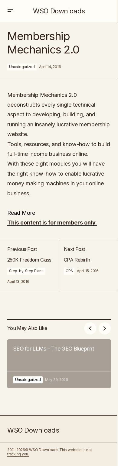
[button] (10, 11)
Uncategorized (22, 66)
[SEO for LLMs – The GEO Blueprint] (59, 363)
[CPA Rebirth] (85, 265)
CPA (69, 271)
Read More (21, 213)
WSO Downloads (59, 11)
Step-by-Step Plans (26, 271)
